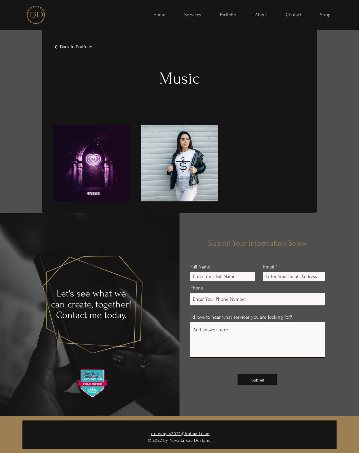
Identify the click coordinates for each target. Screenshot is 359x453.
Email (268, 267)
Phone (196, 288)
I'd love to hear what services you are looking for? (241, 317)
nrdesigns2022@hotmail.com (180, 433)
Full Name (200, 267)
